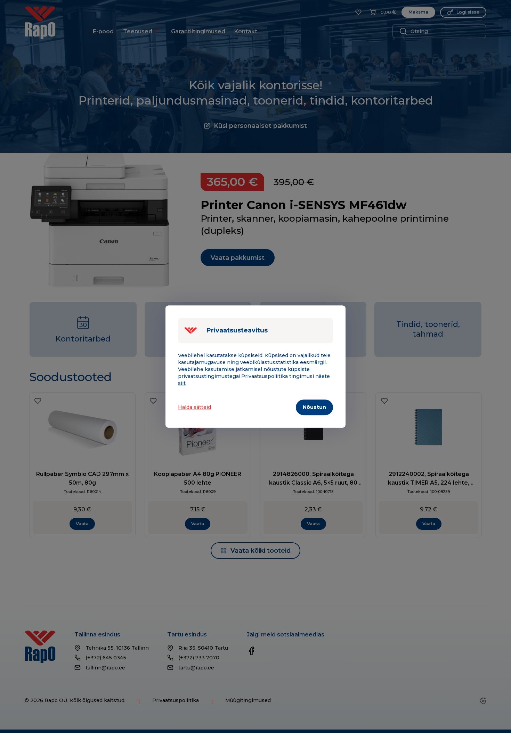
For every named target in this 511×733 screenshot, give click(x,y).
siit (182, 383)
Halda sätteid (194, 407)
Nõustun (314, 407)
